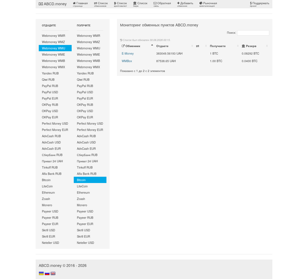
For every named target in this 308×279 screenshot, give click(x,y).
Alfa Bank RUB (51, 173)
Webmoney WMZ (53, 42)
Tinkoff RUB (50, 167)
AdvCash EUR (51, 148)
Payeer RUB (50, 217)
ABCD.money (55, 3)
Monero (47, 205)
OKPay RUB (50, 104)
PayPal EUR (50, 98)
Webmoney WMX (53, 67)
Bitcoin (46, 180)
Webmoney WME (53, 54)
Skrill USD (48, 230)
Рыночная (208, 4)
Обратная (162, 4)
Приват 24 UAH (52, 161)
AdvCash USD (51, 142)
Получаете (218, 46)
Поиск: (231, 32)
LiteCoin (47, 186)
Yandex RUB (50, 73)
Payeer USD (50, 211)
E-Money (128, 53)
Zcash (46, 199)
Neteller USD (50, 243)
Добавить (185, 4)
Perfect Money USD (55, 123)
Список (101, 4)
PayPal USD (50, 92)
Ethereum (48, 192)
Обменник (132, 46)
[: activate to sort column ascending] (201, 46)
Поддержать (259, 4)
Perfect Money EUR (55, 130)
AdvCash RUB (51, 136)
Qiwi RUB (48, 79)
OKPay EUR (50, 117)
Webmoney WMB (53, 61)
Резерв (250, 46)
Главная (80, 4)
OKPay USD (50, 111)
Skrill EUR (48, 236)
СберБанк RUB (52, 155)
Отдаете (162, 46)
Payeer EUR (50, 224)
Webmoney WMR (53, 35)
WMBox (127, 61)
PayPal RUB (50, 86)
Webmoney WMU (53, 48)
